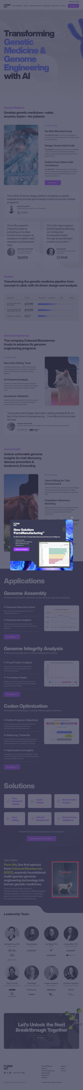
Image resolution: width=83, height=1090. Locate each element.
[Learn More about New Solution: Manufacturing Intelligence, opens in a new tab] (41, 545)
